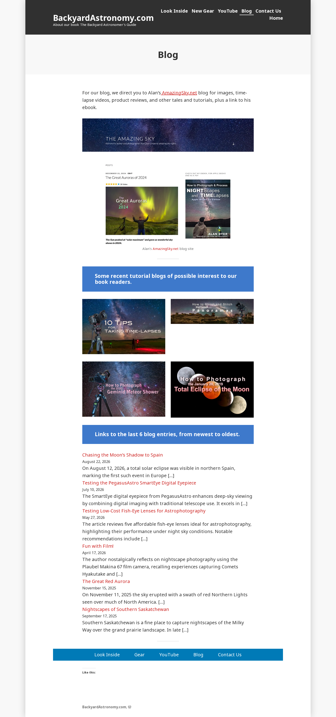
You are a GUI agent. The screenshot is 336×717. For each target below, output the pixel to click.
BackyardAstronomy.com (103, 17)
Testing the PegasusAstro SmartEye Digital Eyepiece (139, 483)
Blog (246, 11)
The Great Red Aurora (106, 581)
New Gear (203, 11)
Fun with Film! (98, 546)
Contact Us (268, 11)
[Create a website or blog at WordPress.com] (129, 707)
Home (276, 18)
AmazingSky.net (179, 93)
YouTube (228, 11)
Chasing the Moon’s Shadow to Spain (122, 455)
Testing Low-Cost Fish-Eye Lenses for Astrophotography (143, 511)
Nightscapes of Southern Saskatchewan (125, 609)
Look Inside (174, 11)
